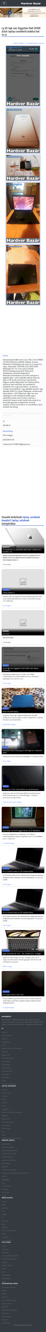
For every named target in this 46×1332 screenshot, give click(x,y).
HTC (3, 1211)
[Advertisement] (23, 329)
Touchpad (5, 1096)
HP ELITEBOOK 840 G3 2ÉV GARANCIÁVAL (17, 871)
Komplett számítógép (9, 1084)
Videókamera (6, 1275)
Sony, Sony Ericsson (8, 1230)
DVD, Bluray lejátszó (9, 1287)
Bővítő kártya (7, 1035)
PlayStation (6, 1186)
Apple (3, 1205)
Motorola (5, 1221)
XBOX (3, 1183)
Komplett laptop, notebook (11, 1138)
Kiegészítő (5, 1109)
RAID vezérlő (6, 1064)
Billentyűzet (6, 1093)
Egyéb (4, 1081)
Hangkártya (6, 1042)
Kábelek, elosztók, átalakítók (12, 1048)
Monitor (5, 1167)
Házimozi (5, 1307)
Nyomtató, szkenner (9, 1170)
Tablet (4, 1176)
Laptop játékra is (8, 593)
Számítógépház (7, 1071)
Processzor (6, 1061)
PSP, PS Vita (5, 1192)
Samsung (5, 1227)
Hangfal (4, 1297)
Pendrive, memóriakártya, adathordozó (15, 1173)
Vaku (3, 1272)
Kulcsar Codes (27, 1325)
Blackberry (5, 1208)
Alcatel (4, 1201)
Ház (3, 1132)
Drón (3, 1281)
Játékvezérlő (6, 1163)
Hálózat (4, 1039)
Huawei (4, 1214)
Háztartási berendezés (9, 1310)
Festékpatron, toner (9, 1154)
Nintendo (5, 1189)
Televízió (5, 1320)
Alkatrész (5, 1237)
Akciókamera (6, 1278)
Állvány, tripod (7, 1265)
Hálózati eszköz (7, 1157)
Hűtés (4, 1045)
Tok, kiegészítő (7, 1240)
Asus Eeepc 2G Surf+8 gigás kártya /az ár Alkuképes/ (21, 830)
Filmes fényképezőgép (9, 1259)
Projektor (5, 1313)
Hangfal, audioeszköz (9, 1160)
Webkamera (5, 1179)
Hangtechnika (6, 1303)
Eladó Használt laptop (10, 711)
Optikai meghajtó (8, 1058)
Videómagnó (6, 1323)
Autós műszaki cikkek (9, 1300)
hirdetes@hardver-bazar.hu (12, 1022)
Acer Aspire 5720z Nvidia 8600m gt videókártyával (20, 789)
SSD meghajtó (6, 1068)
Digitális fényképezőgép (10, 1256)
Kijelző (4, 1099)
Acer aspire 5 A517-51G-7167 (13, 995)
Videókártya (6, 1077)
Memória (5, 1052)
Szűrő (4, 1269)
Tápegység (5, 1074)
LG (2, 1218)
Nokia (4, 1224)
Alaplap (4, 1032)
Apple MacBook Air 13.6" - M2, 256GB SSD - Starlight (21, 954)
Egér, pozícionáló (8, 1147)
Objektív (4, 1262)
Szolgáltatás (6, 1316)
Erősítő (4, 1294)
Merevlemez (6, 1055)
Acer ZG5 (5, 634)
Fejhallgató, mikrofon (9, 1150)
